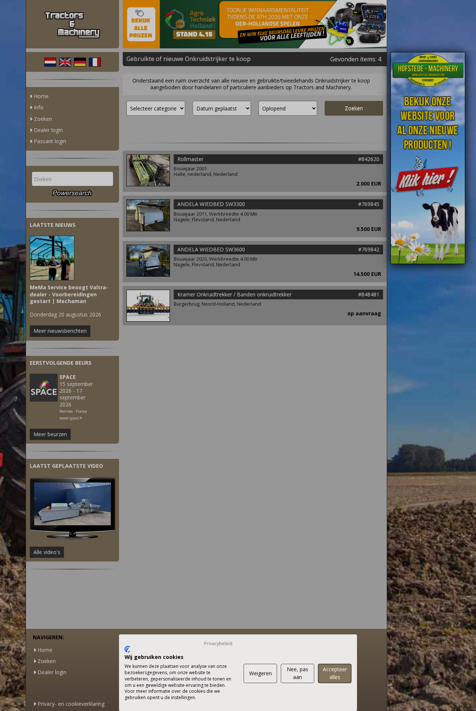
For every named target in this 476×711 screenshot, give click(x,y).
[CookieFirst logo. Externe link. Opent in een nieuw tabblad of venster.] (127, 649)
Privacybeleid (218, 643)
